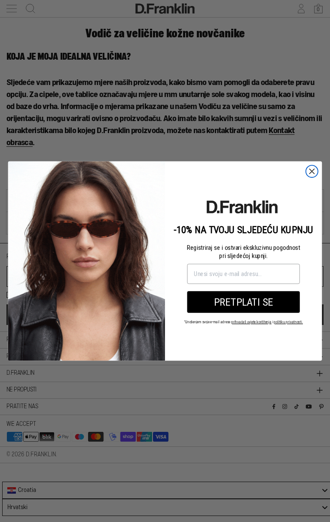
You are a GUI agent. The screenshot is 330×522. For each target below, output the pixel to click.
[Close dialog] (312, 171)
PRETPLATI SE (243, 302)
